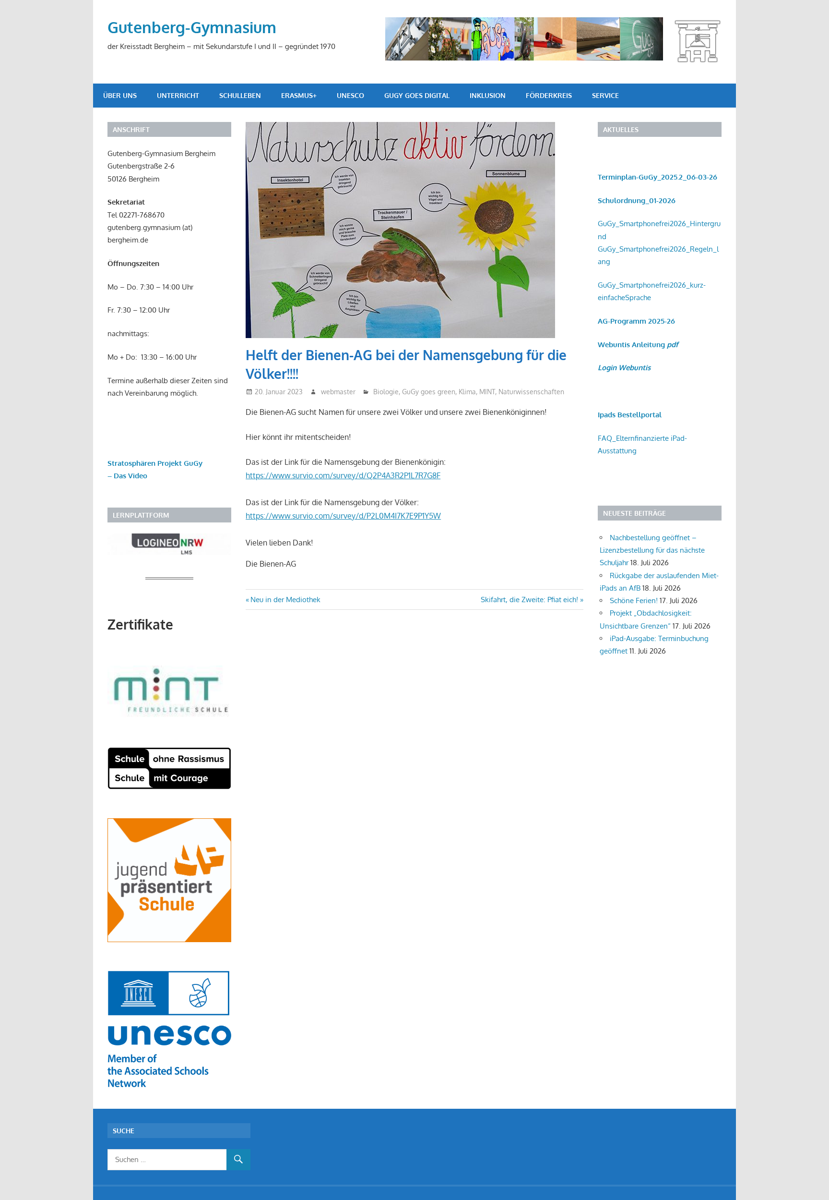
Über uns (120, 95)
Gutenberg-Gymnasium (191, 27)
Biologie (386, 392)
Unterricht (178, 95)
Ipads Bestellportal (630, 414)
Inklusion (488, 95)
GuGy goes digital (417, 95)
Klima (467, 392)
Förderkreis (549, 95)
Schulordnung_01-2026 (636, 200)
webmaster (338, 392)
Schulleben (240, 95)
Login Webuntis (624, 367)
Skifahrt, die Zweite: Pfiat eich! (529, 599)
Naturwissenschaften (531, 392)
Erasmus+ (299, 95)
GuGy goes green (428, 392)
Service (605, 95)
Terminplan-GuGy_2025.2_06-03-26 (657, 177)
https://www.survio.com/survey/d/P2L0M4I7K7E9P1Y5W (343, 516)
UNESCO (350, 95)
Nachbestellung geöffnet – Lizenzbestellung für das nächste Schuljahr (652, 550)
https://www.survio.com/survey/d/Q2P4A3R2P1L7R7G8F (343, 475)
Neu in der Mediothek (285, 599)
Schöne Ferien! (634, 600)
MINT (487, 392)
